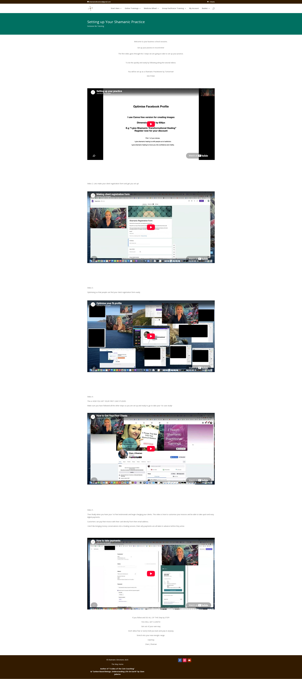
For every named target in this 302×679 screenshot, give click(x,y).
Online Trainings (131, 8)
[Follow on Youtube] (189, 660)
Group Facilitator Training (173, 8)
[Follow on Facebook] (180, 660)
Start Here (115, 8)
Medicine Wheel (150, 8)
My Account (194, 8)
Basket (205, 8)
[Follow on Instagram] (185, 660)
